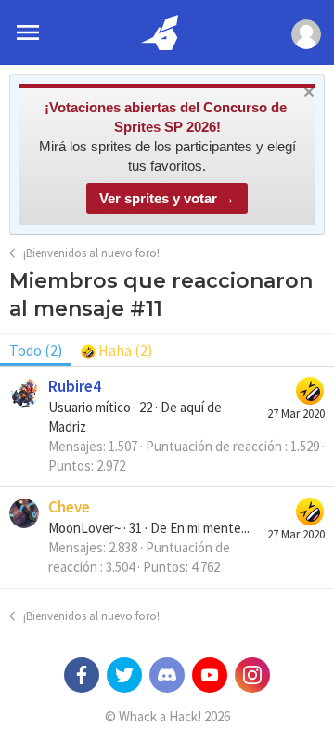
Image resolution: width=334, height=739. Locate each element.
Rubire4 (74, 386)
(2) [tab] (35, 350)
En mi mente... (210, 528)
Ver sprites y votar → (167, 198)
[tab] (116, 350)
